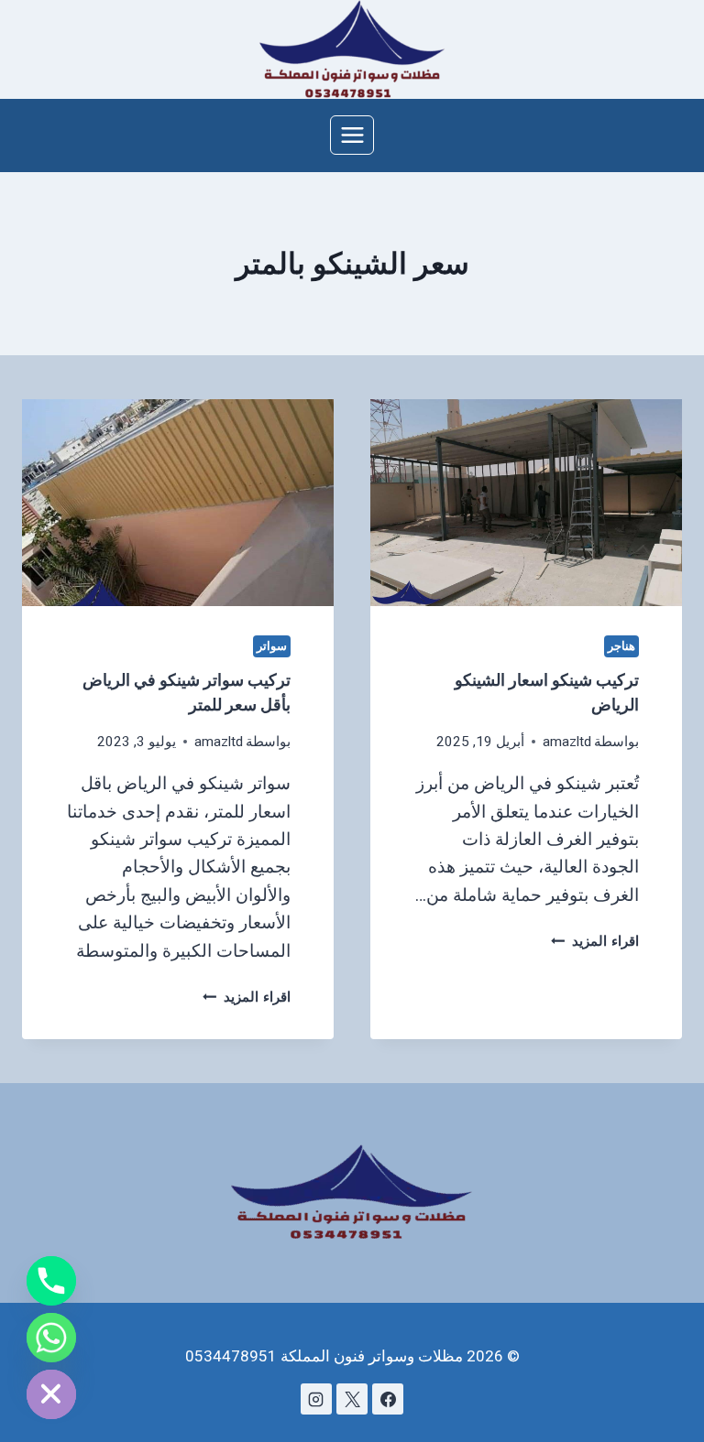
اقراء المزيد (595, 941)
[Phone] (51, 1281)
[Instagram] (316, 1399)
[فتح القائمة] (352, 134)
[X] (352, 1399)
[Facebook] (387, 1399)
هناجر (621, 646)
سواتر (272, 646)
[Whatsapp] (51, 1337)
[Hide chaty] (51, 1394)
